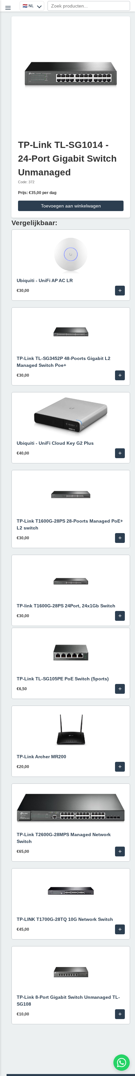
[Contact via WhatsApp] (121, 1062)
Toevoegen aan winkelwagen (71, 205)
